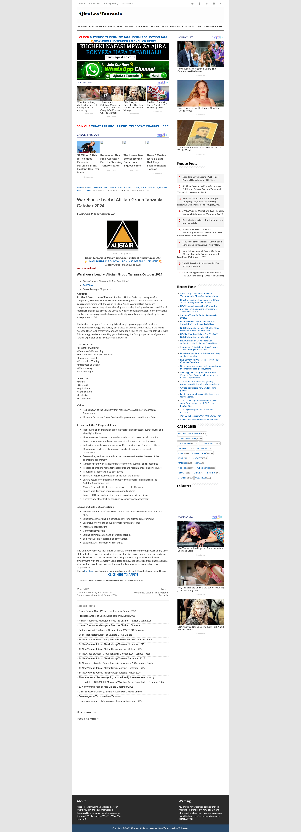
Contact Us (94, 3)
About (82, 3)
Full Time (88, 285)
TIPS (198, 26)
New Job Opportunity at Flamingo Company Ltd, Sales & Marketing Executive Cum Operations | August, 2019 (198, 201)
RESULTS (175, 26)
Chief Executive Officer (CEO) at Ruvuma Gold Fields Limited (110, 691)
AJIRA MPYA (142, 26)
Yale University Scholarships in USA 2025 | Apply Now (200, 265)
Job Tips (182, 458)
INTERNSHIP (183, 448)
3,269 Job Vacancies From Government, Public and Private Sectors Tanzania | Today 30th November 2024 (200, 189)
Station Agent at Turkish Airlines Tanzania (100, 696)
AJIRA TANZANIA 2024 (96, 187)
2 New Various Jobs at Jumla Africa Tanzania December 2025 (110, 701)
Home (83, 26)
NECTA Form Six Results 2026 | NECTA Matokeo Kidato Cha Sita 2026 (199, 329)
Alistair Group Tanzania (121, 187)
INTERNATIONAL (207, 443)
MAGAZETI (197, 458)
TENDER (155, 26)
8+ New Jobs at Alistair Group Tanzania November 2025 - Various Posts (115, 639)
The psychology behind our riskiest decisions (197, 410)
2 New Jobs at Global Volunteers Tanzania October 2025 (107, 611)
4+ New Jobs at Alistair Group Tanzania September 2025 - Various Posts (116, 663)
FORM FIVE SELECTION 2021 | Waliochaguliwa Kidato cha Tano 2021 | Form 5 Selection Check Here (200, 232)
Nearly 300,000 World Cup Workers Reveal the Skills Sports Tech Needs (198, 322)
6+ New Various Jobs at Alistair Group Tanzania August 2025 (110, 672)
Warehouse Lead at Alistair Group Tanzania (151, 594)
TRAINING (211, 473)
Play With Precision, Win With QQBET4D (200, 415)
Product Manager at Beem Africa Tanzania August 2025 (107, 615)
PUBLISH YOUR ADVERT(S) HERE (105, 26)
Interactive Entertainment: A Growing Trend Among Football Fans (199, 348)
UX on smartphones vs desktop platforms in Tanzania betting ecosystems (200, 367)
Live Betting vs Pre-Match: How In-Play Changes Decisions (199, 361)
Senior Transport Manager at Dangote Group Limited (105, 634)
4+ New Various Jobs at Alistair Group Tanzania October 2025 (110, 649)
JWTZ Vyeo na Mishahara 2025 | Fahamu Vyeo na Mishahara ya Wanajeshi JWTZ (203, 212)
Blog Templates (166, 828)
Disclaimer (127, 3)
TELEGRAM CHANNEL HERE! (149, 126)
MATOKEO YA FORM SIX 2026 (110, 37)
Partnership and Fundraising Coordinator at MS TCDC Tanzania (111, 630)
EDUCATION (188, 26)
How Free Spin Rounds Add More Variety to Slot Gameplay (200, 354)
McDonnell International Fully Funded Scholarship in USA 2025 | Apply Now (202, 243)
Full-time (89, 570)
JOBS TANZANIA (149, 187)
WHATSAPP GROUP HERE (109, 126)
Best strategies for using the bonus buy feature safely (202, 221)
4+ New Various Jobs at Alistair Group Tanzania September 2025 (112, 658)
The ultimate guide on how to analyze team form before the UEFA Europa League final (198, 403)
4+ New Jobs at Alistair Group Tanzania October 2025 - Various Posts (114, 653)
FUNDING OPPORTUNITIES (189, 433)
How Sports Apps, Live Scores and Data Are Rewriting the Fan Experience (199, 301)
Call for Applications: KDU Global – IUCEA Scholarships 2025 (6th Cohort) (204, 274)
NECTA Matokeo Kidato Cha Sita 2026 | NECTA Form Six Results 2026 (199, 335)
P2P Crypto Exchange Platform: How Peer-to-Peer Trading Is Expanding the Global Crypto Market (199, 375)
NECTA (198, 463)
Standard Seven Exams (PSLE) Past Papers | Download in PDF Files (200, 178)
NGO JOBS (182, 468)
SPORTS (129, 26)
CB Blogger (182, 828)
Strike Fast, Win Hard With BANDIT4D (199, 419)
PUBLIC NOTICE (203, 468)
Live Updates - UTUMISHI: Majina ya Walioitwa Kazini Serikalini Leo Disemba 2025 (121, 682)
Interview (202, 448)
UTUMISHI (182, 478)
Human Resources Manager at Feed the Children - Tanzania (109, 625)
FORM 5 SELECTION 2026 (149, 37)
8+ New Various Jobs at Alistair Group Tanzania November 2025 (111, 644)
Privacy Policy (111, 3)
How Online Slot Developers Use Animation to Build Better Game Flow (198, 342)
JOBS (136, 187)
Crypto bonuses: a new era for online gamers (198, 389)
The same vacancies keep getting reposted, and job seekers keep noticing (116, 677)
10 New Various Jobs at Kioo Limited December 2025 (106, 686)
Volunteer (200, 478)
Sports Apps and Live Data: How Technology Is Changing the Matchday (199, 294)
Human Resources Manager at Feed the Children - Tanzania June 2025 (115, 620)
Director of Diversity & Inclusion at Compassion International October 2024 (97, 593)
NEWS (165, 26)
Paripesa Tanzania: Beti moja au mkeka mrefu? (198, 316)
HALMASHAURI (184, 443)
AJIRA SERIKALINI (213, 26)
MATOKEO (182, 463)
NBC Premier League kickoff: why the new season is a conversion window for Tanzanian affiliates (199, 309)
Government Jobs (187, 438)
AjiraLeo (135, 828)
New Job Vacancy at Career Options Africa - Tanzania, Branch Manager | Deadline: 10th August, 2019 (198, 254)
